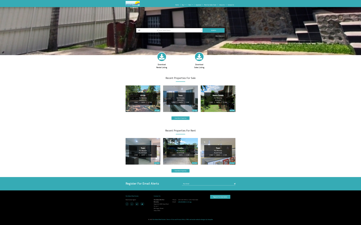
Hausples (210, 219)
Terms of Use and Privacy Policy (176, 219)
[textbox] (165, 30)
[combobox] (180, 30)
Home (177, 5)
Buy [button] (183, 5)
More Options (220, 36)
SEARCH (213, 30)
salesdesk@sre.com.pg (184, 202)
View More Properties (180, 118)
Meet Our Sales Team (210, 5)
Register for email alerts (220, 197)
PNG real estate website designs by (197, 219)
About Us (222, 5)
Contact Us (231, 5)
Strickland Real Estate (159, 219)
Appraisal (198, 5)
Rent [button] (189, 5)
